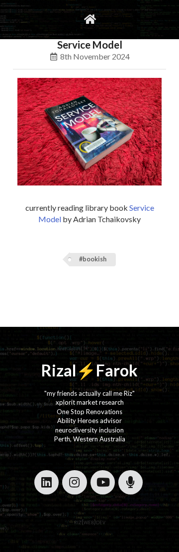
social (114, 19)
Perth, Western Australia (89, 439)
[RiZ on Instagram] (74, 482)
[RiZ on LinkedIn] (46, 482)
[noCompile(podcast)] (130, 482)
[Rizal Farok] (89, 19)
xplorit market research (90, 402)
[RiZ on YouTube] (102, 482)
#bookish (92, 259)
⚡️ (86, 370)
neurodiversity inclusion (89, 430)
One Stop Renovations (89, 412)
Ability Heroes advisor (89, 421)
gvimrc (48, 19)
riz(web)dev (89, 522)
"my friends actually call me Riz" (89, 393)
